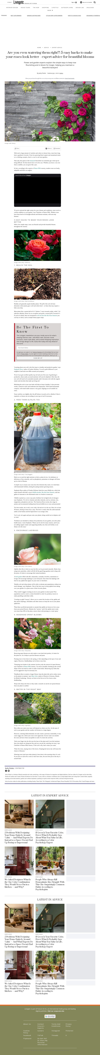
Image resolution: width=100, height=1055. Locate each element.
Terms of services (37, 352)
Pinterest (69, 1031)
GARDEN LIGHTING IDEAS (33, 15)
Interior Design (12, 7)
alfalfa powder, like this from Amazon (43, 492)
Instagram (56, 1031)
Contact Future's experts (41, 1026)
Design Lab (80, 7)
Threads (55, 1035)
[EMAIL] (9, 771)
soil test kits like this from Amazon (47, 315)
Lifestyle (55, 7)
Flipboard (27, 1038)
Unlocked (90, 7)
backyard (32, 160)
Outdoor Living (67, 7)
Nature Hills (37, 168)
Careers (41, 1031)
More (50, 10)
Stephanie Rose (18, 369)
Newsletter (57, 148)
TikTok (40, 1035)
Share (18, 148)
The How (36, 7)
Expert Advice (57, 47)
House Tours (25, 7)
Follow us (49, 148)
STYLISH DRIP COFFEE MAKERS (54, 15)
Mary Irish (34, 676)
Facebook (27, 1035)
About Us (27, 1024)
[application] (37, 190)
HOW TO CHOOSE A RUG (74, 15)
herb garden (18, 576)
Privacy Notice (24, 354)
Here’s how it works (69, 78)
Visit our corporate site (56, 1011)
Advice (46, 47)
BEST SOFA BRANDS (16, 15)
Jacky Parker (42, 73)
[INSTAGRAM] (6, 771)
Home (39, 47)
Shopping (45, 7)
